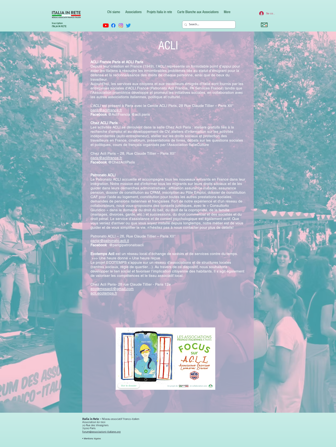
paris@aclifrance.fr (106, 110)
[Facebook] (113, 25)
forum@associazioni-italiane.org (101, 432)
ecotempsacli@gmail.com (112, 289)
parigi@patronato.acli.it (109, 240)
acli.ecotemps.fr (103, 293)
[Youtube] (106, 25)
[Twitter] (128, 25)
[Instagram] (121, 25)
